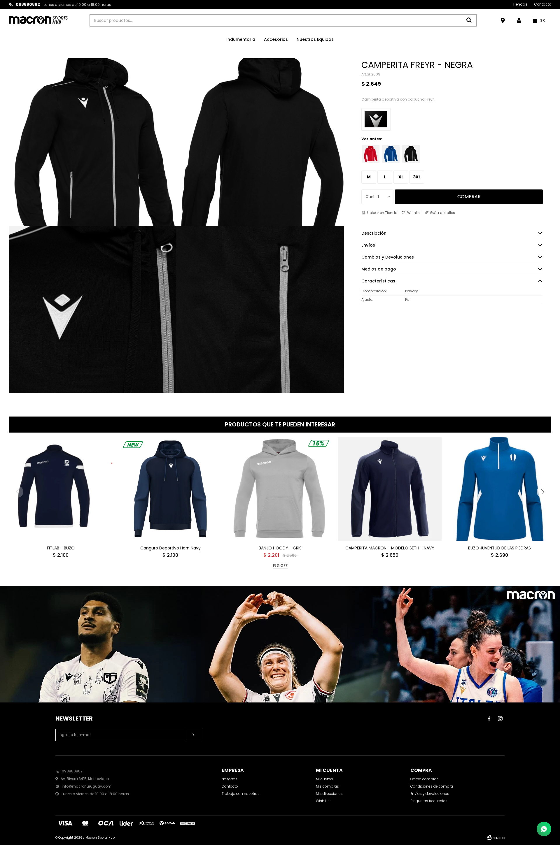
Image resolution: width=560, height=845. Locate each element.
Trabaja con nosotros (241, 793)
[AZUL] (391, 154)
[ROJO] (370, 154)
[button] (542, 491)
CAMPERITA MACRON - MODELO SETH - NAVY (389, 548)
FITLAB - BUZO (61, 548)
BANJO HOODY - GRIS (280, 548)
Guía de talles (442, 212)
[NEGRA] (411, 154)
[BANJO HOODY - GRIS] (280, 489)
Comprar (469, 196)
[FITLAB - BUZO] (61, 489)
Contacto (542, 4)
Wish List (323, 800)
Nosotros (229, 779)
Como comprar (424, 779)
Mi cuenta (324, 779)
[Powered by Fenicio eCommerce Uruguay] (496, 837)
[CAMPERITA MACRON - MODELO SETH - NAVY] (390, 489)
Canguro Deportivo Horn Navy (170, 548)
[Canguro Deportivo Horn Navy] (170, 489)
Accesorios (276, 39)
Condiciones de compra (431, 786)
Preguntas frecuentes (428, 800)
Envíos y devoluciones (429, 793)
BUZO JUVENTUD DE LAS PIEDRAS (499, 548)
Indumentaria (240, 39)
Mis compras (327, 786)
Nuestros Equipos (315, 39)
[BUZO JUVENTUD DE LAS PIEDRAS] (499, 489)
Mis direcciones (329, 793)
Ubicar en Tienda (382, 212)
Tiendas (520, 4)
